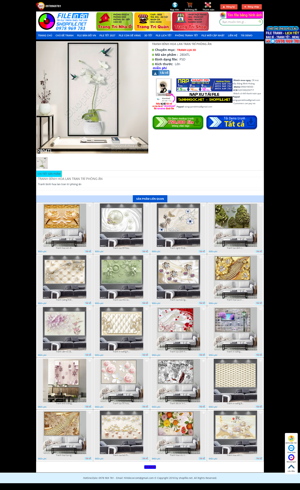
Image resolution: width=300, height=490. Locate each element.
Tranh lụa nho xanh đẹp (121, 300)
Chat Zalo (291, 452)
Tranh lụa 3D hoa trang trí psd (121, 248)
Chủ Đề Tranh (65, 35)
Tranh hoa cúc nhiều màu (178, 455)
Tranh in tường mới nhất (235, 351)
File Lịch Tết (164, 35)
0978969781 (53, 6)
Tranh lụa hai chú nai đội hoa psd (121, 455)
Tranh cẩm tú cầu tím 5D (64, 351)
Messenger (291, 461)
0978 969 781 (291, 443)
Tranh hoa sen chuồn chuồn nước (235, 455)
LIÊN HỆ (232, 35)
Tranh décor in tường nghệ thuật (178, 403)
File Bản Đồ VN (86, 35)
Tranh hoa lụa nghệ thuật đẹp (64, 455)
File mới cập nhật (212, 35)
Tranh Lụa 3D (186, 50)
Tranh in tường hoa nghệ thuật (121, 351)
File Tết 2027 (107, 35)
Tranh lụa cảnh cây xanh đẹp (235, 248)
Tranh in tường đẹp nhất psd (235, 403)
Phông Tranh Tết (186, 35)
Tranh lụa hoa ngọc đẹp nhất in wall (178, 300)
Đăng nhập (253, 6)
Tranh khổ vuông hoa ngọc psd (64, 403)
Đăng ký (230, 6)
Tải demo (246, 35)
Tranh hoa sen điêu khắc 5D (64, 248)
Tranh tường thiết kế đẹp (64, 300)
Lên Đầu (291, 471)
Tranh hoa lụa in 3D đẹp (235, 300)
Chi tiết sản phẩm (49, 173)
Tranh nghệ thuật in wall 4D (178, 248)
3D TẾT (148, 35)
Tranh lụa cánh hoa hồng (178, 351)
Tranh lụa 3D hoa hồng (121, 403)
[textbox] (241, 21)
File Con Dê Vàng (130, 35)
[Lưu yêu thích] (89, 205)
